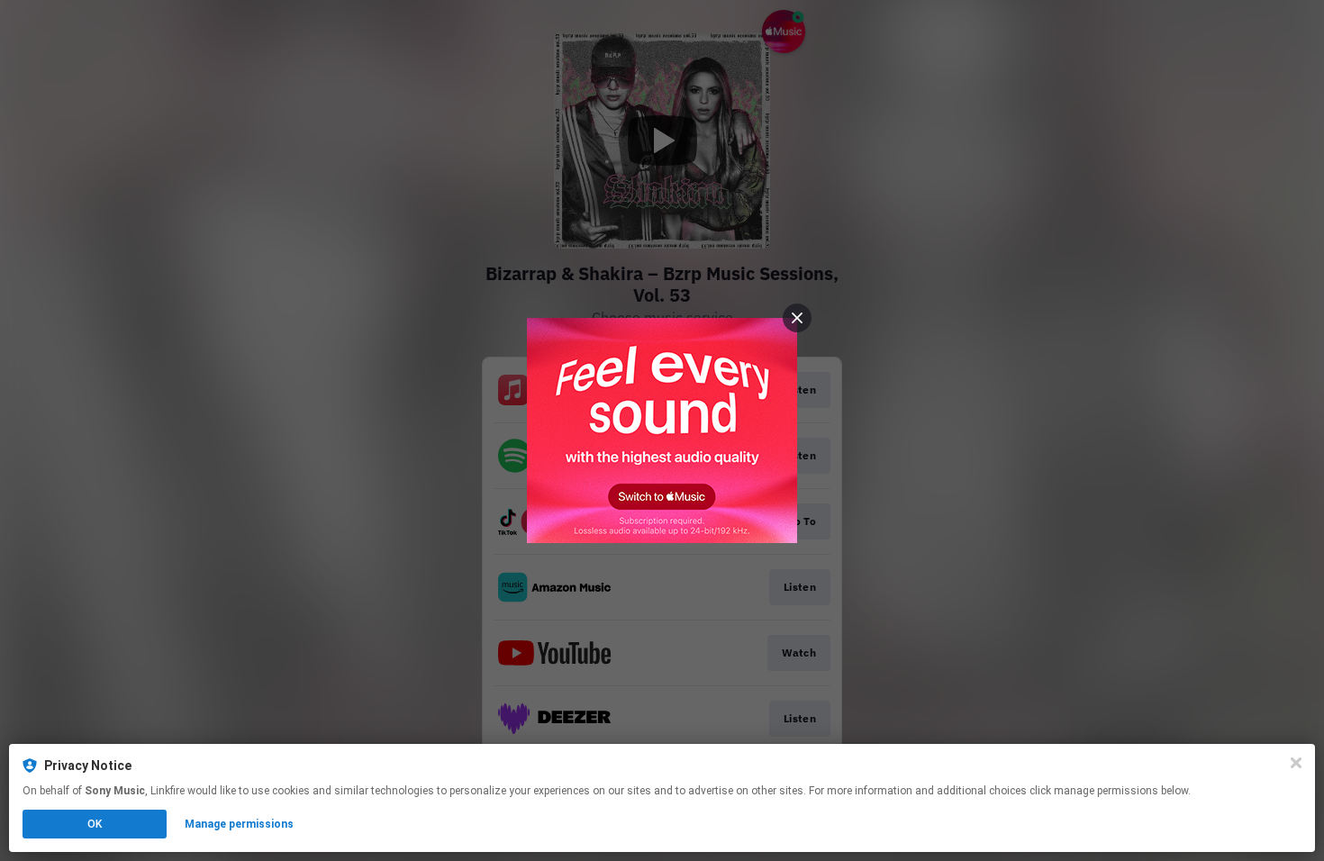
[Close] (1296, 762)
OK (94, 824)
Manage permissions (239, 824)
